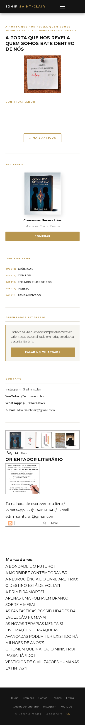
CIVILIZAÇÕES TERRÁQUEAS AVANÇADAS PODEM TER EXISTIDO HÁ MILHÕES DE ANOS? (41, 636)
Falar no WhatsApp (43, 352)
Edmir (25, 6)
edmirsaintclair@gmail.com (36, 410)
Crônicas (26, 268)
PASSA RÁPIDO (20, 655)
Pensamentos (29, 295)
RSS (67, 713)
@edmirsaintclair (32, 396)
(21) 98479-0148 (34, 403)
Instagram (49, 706)
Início (14, 698)
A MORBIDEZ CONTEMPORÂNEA (36, 573)
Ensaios (57, 698)
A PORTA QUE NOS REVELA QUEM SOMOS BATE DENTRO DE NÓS (40, 43)
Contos (24, 275)
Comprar (42, 236)
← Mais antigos (42, 137)
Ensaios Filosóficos (35, 282)
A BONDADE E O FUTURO (30, 566)
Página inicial (17, 452)
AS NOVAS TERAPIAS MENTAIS (34, 624)
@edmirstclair (31, 389)
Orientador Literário (26, 706)
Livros (70, 698)
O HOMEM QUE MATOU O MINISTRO (40, 649)
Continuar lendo (20, 101)
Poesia (23, 288)
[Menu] (62, 6)
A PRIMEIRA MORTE (24, 592)
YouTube (66, 706)
